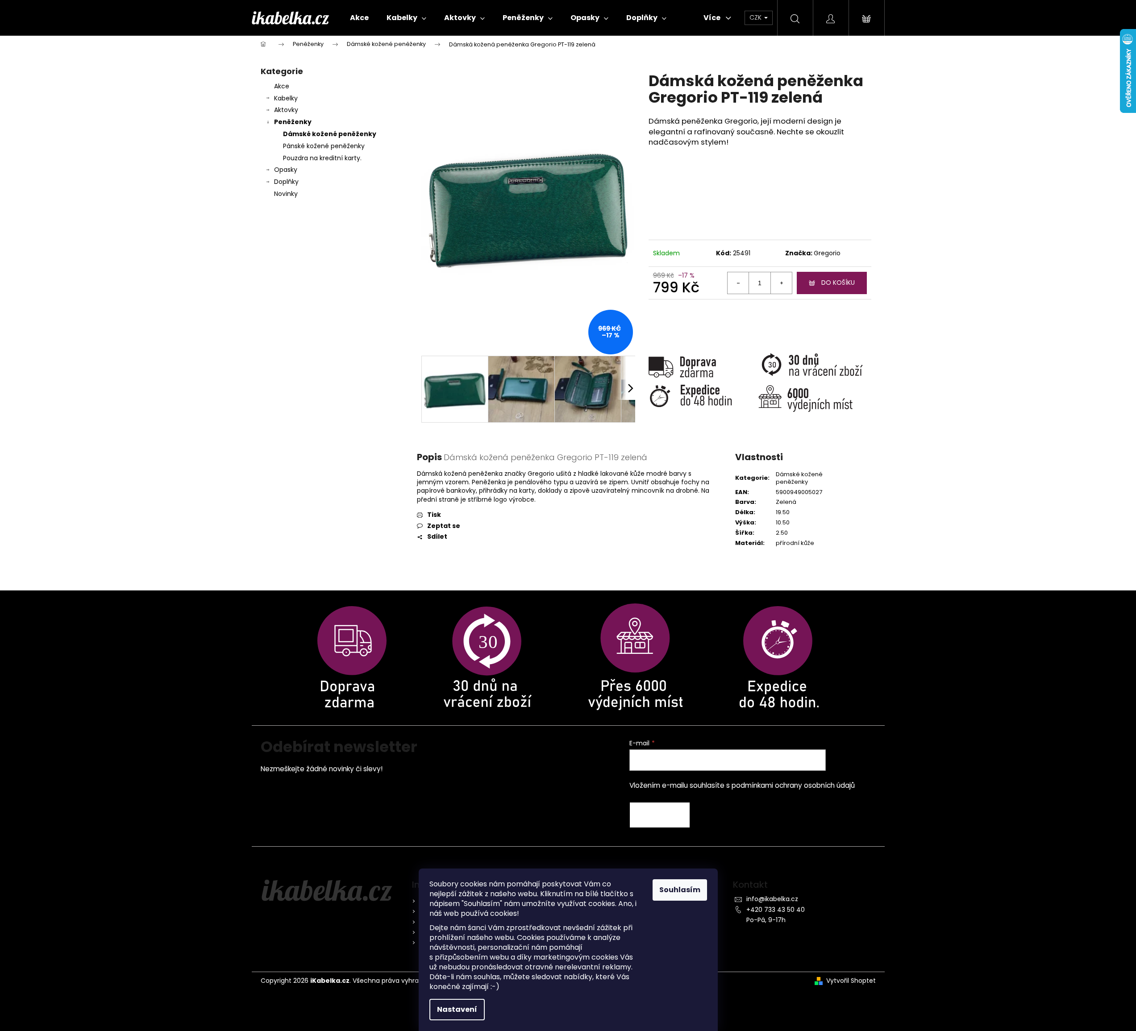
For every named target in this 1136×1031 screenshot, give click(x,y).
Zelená (786, 502)
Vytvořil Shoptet (851, 981)
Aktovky (286, 109)
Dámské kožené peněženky (329, 133)
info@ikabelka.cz (772, 898)
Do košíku (838, 282)
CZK (756, 17)
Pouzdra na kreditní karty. (322, 158)
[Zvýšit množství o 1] (781, 283)
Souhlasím (679, 890)
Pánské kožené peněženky (324, 145)
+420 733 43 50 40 (775, 909)
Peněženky (293, 121)
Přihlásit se (659, 815)
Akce (281, 86)
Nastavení (457, 1009)
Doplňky (286, 181)
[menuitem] (359, 18)
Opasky (285, 169)
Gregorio (827, 253)
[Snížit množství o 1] (738, 283)
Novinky (286, 193)
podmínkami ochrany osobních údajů (793, 785)
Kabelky (286, 98)
